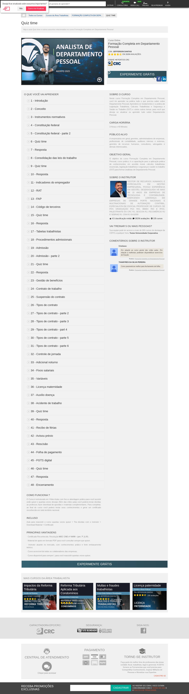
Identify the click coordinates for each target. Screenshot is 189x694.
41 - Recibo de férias (43, 427)
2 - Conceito (38, 108)
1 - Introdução (39, 100)
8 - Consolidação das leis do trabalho (54, 158)
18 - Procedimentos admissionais (51, 239)
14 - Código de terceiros (45, 206)
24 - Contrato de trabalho (46, 288)
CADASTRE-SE (160, 676)
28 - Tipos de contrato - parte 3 (50, 321)
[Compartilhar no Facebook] (158, 78)
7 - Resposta (39, 149)
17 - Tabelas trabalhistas (46, 231)
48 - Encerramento (42, 484)
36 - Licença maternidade (46, 386)
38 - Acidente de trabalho (46, 403)
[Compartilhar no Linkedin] (164, 78)
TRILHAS (145, 5)
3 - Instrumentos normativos (48, 117)
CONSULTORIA (122, 3)
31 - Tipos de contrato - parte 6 (50, 345)
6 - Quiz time (39, 141)
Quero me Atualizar (36, 8)
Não (21, 8)
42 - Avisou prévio (42, 435)
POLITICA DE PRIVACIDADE (145, 690)
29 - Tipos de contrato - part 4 (49, 329)
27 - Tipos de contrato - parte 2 (50, 313)
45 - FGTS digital (41, 460)
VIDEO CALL (135, 3)
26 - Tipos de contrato (44, 305)
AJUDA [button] (167, 5)
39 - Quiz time (39, 411)
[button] (108, 72)
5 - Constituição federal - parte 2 (50, 133)
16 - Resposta (39, 223)
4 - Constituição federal (45, 125)
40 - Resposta (39, 419)
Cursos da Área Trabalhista (57, 15)
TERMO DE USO (158, 688)
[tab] (64, 101)
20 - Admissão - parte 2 (45, 256)
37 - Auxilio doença (42, 395)
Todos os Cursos (35, 15)
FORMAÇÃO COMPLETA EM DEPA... (87, 15)
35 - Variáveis (39, 378)
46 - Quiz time (39, 468)
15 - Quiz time (39, 215)
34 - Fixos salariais (42, 370)
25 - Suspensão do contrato (48, 297)
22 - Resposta (39, 272)
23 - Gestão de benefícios (47, 280)
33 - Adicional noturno (44, 362)
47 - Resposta (39, 476)
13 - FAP (36, 198)
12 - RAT (36, 190)
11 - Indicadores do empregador (50, 182)
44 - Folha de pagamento (46, 452)
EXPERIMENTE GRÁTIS (137, 74)
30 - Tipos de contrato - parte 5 (50, 337)
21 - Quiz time (39, 264)
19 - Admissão (39, 247)
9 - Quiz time (39, 166)
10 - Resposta (39, 174)
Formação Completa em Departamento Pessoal (149, 258)
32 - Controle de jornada (46, 354)
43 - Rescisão (39, 444)
